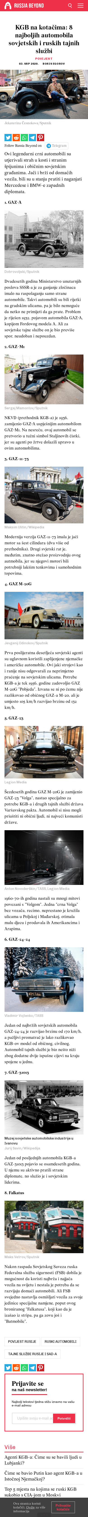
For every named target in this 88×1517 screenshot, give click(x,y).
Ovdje (30, 1507)
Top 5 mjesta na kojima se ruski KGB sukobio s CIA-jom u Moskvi (40, 1492)
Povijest (44, 59)
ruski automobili (60, 1342)
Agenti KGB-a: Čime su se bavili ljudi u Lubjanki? (43, 1460)
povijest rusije (22, 1342)
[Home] (8, 5)
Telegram (59, 146)
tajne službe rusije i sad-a (32, 1354)
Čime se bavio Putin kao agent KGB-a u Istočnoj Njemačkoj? (43, 1476)
